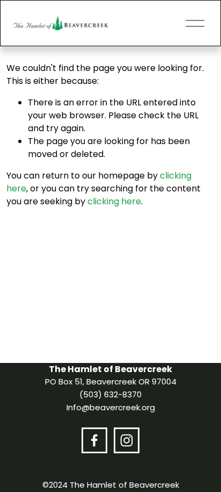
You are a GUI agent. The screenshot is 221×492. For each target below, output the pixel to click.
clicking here (114, 201)
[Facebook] (94, 440)
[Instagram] (126, 440)
